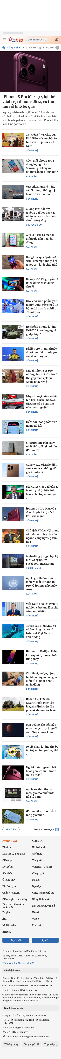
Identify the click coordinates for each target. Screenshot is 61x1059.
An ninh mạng (33, 568)
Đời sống (7, 866)
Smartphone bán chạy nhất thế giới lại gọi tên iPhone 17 (41, 446)
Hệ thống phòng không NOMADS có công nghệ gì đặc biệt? (41, 330)
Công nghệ (13, 47)
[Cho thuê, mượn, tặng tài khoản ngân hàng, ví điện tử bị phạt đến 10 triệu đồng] (13, 679)
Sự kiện (45, 940)
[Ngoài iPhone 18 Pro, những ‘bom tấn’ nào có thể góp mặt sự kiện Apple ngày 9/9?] (13, 376)
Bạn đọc (36, 886)
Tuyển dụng (50, 1044)
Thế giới (37, 860)
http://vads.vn (20, 1031)
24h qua (6, 931)
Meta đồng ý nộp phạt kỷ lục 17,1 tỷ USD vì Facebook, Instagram (42, 560)
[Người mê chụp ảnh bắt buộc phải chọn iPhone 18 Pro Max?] (13, 772)
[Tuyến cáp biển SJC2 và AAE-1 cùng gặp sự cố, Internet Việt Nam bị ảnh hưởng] (13, 631)
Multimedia (9, 925)
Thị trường (35, 47)
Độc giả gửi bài (31, 1044)
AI (27, 498)
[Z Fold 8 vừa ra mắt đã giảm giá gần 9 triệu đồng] (13, 240)
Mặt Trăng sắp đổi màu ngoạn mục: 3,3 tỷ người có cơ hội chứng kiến (41, 728)
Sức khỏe (7, 873)
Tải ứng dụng (11, 1044)
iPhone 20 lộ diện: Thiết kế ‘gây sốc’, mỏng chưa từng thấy (42, 655)
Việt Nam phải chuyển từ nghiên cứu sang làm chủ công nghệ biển (42, 607)
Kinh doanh (39, 847)
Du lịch (36, 879)
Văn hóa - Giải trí (42, 866)
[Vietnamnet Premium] (10, 842)
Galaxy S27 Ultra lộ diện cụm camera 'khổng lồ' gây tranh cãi (41, 468)
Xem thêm (11, 829)
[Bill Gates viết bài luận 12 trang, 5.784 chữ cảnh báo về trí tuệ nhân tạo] (13, 492)
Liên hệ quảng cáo (13, 1008)
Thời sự (6, 847)
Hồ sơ (35, 912)
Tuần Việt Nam (11, 892)
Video (35, 918)
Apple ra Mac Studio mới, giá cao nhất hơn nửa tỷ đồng (40, 793)
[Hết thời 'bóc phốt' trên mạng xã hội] (13, 427)
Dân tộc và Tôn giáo (13, 853)
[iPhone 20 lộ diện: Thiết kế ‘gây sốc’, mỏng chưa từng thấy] (13, 657)
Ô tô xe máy (8, 879)
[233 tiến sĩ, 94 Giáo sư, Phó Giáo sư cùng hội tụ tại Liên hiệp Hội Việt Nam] (13, 140)
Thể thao (37, 853)
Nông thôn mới (41, 899)
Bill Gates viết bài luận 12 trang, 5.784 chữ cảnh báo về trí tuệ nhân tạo (42, 490)
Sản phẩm (31, 177)
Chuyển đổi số (51, 47)
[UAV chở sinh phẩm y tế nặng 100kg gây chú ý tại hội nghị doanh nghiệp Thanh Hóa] (13, 306)
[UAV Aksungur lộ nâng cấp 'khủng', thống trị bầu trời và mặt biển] (13, 192)
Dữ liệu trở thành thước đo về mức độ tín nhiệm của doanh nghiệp (41, 352)
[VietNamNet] (3, 47)
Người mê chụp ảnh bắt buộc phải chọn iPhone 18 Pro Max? (41, 771)
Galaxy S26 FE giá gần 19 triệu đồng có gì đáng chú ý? (42, 282)
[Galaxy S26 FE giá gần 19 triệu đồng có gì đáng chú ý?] (13, 284)
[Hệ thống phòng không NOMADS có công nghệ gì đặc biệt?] (13, 332)
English (6, 912)
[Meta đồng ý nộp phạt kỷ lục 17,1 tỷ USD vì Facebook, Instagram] (13, 561)
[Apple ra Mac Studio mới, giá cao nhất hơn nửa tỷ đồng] (13, 794)
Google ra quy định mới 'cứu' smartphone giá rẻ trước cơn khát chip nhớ (41, 260)
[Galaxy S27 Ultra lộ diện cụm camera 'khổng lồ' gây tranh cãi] (13, 470)
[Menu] (4, 40)
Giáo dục (7, 860)
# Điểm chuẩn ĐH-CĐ (36, 40)
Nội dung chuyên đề (43, 905)
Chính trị (37, 840)
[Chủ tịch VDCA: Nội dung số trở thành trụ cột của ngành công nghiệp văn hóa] (13, 536)
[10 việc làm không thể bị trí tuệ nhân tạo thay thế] (13, 752)
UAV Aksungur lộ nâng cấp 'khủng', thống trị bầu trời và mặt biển (40, 190)
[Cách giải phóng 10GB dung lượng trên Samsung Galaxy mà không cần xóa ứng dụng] (13, 166)
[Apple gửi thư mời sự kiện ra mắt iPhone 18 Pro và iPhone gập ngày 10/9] (13, 583)
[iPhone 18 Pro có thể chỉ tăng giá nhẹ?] (13, 816)
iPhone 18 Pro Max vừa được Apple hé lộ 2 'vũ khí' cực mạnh (41, 512)
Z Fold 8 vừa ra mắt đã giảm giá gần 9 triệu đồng (40, 238)
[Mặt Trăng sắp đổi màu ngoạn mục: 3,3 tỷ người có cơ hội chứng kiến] (13, 730)
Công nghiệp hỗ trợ (43, 892)
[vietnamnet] (15, 41)
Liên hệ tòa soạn (12, 970)
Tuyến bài (16, 940)
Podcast (36, 925)
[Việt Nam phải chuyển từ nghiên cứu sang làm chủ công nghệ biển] (13, 609)
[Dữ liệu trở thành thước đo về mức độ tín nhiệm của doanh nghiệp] (13, 354)
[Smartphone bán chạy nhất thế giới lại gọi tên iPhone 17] (13, 448)
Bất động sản (9, 886)
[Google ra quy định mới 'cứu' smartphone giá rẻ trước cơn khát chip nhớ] (13, 262)
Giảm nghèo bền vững (14, 899)
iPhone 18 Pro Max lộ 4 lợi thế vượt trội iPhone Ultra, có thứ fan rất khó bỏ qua (28, 101)
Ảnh (4, 918)
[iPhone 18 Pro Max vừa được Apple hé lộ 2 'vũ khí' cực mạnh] (13, 514)
